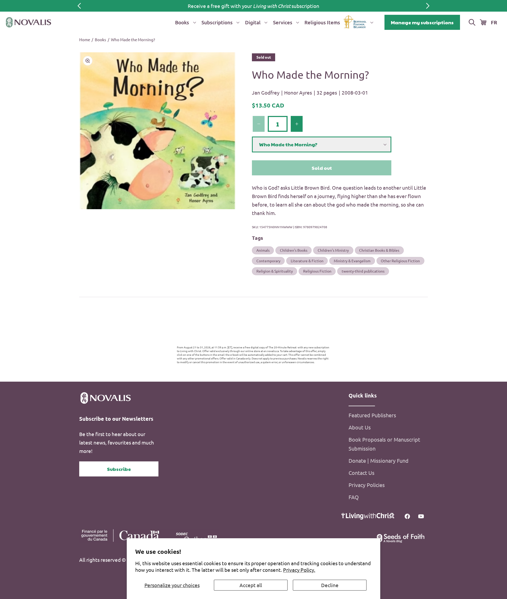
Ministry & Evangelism (352, 260)
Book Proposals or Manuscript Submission (384, 444)
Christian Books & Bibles (379, 250)
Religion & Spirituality (274, 271)
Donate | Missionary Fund (379, 460)
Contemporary (268, 260)
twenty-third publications (363, 271)
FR (494, 22)
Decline (330, 585)
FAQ (354, 497)
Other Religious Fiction (400, 260)
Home (84, 39)
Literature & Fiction (307, 260)
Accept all (251, 585)
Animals (263, 250)
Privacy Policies (367, 484)
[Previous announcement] (79, 6)
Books (100, 39)
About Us (360, 427)
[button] (184, 22)
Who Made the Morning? (133, 39)
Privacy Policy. (299, 570)
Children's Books (293, 250)
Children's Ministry (333, 250)
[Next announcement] (428, 6)
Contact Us (361, 472)
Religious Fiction (317, 271)
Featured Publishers (372, 415)
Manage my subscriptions (422, 22)
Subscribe (119, 469)
